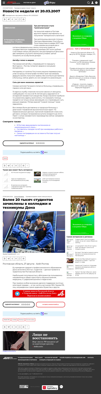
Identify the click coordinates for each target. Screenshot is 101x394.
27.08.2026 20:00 (8, 196)
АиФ (18, 254)
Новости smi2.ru (9, 351)
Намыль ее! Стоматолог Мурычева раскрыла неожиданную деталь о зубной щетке (85, 267)
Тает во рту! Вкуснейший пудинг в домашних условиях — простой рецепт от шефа (85, 260)
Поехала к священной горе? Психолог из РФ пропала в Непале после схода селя (82, 62)
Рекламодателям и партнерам (27, 360)
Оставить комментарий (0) (50, 304)
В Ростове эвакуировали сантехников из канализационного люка (32, 126)
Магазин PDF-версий (51, 357)
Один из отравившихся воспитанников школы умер (20, 179)
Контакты (91, 357)
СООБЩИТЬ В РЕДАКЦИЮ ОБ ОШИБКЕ (50, 360)
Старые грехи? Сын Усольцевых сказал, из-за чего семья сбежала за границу (86, 241)
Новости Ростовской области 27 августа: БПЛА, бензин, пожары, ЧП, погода (82, 54)
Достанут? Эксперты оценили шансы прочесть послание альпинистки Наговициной (86, 254)
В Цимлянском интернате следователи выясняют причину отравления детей (21, 186)
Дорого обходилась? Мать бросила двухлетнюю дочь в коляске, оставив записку (82, 78)
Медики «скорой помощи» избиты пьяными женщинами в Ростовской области (53, 174)
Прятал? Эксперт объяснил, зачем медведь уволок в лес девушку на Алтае (85, 273)
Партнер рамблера (35, 386)
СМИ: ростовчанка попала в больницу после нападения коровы (51, 180)
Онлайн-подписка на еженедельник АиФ (72, 357)
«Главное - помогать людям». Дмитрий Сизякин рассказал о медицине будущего (82, 85)
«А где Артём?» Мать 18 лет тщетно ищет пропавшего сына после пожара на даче (86, 247)
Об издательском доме (25, 357)
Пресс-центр (39, 357)
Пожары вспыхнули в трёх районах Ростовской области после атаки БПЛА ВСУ (82, 70)
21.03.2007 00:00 (8, 8)
